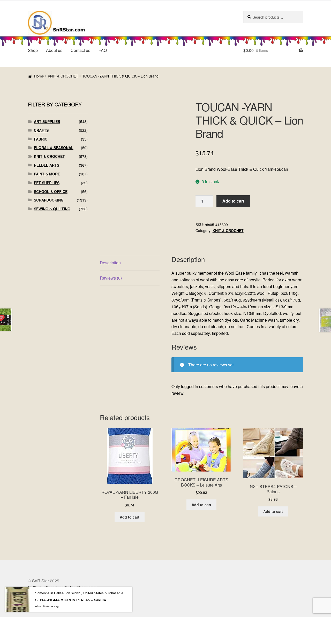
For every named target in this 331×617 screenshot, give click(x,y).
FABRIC (40, 139)
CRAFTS (41, 130)
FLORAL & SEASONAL (53, 147)
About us (54, 50)
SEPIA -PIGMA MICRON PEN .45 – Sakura (70, 600)
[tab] (130, 263)
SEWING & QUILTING (52, 208)
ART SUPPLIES (47, 121)
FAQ (103, 50)
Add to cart (233, 201)
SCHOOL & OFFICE (50, 191)
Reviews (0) (111, 278)
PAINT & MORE (47, 173)
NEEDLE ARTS (46, 165)
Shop (33, 50)
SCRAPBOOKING (49, 200)
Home (39, 76)
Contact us (80, 50)
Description (110, 263)
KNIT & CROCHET (63, 76)
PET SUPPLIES (46, 182)
